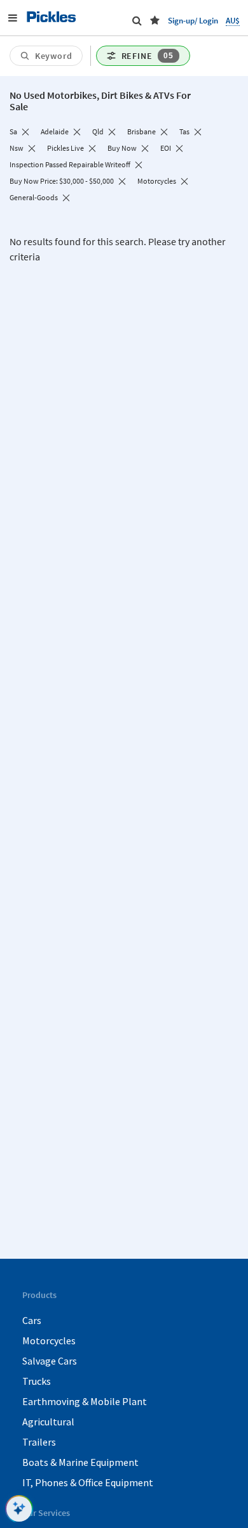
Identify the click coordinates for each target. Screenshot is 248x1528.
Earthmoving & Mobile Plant (84, 1401)
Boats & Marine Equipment (80, 1462)
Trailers (39, 1442)
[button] (155, 20)
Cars (31, 1320)
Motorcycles (49, 1340)
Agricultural (48, 1421)
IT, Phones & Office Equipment (87, 1482)
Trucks (36, 1381)
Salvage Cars (49, 1360)
